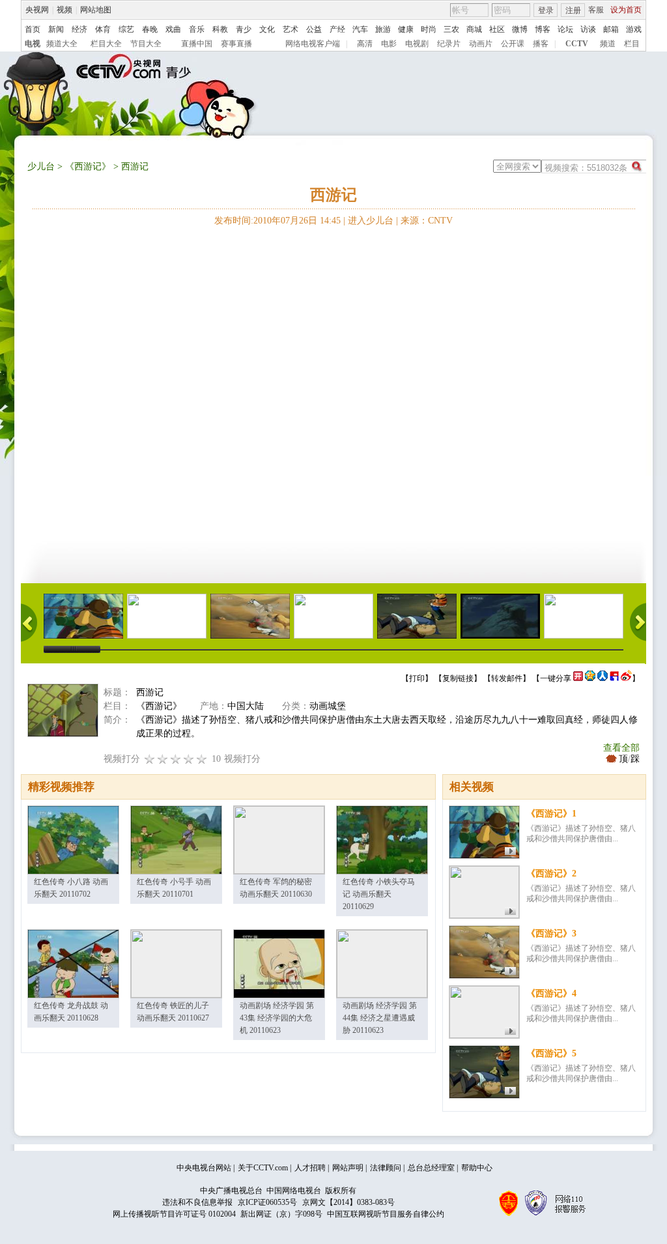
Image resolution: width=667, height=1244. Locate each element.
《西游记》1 (551, 813)
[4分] (162, 759)
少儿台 (41, 166)
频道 (608, 43)
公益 (314, 29)
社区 (497, 29)
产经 (337, 29)
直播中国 (196, 43)
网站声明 (347, 1167)
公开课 (512, 43)
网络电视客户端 (312, 43)
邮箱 (611, 29)
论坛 (565, 29)
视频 (64, 9)
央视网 (37, 9)
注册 (573, 10)
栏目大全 (106, 43)
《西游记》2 (551, 873)
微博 (520, 29)
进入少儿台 (370, 220)
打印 (417, 678)
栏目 (632, 43)
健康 (406, 29)
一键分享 (555, 678)
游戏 (634, 29)
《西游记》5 (551, 1053)
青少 (243, 29)
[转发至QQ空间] (590, 678)
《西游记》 (88, 166)
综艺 (126, 29)
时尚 (428, 29)
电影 (389, 43)
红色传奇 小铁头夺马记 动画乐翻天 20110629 (379, 894)
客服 (596, 9)
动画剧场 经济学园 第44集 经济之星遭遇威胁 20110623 (380, 1018)
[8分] (188, 759)
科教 (220, 29)
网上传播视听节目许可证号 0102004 (174, 1214)
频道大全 (62, 43)
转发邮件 (506, 678)
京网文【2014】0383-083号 (348, 1202)
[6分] (175, 759)
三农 (451, 29)
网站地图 (95, 9)
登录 (546, 10)
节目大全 (146, 43)
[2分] (149, 759)
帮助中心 (476, 1167)
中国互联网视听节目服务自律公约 (385, 1214)
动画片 (480, 43)
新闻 (56, 29)
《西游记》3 (551, 933)
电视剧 (417, 43)
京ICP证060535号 (267, 1202)
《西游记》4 (551, 993)
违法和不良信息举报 (197, 1202)
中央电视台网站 (204, 1167)
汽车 (360, 29)
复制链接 (458, 678)
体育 (103, 29)
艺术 (290, 29)
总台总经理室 (431, 1167)
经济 (79, 29)
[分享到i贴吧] (614, 678)
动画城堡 (327, 706)
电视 (32, 43)
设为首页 (626, 9)
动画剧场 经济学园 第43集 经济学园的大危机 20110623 (277, 1018)
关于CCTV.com (263, 1167)
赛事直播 (236, 43)
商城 (474, 29)
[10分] (201, 759)
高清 (365, 43)
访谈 (588, 29)
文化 (267, 29)
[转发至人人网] (602, 678)
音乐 (197, 29)
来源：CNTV (427, 220)
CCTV (576, 43)
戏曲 (173, 29)
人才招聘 (310, 1167)
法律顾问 (385, 1167)
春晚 (150, 29)
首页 (32, 29)
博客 (542, 29)
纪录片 (449, 43)
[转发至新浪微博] (626, 678)
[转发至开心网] (578, 678)
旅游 (383, 29)
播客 (540, 43)
